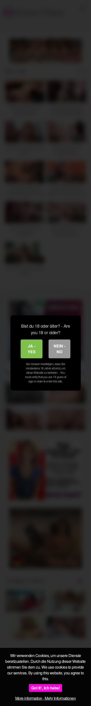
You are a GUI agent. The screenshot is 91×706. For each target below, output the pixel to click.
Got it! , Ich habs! (45, 688)
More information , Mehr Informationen (45, 698)
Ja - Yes (32, 348)
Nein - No (59, 348)
